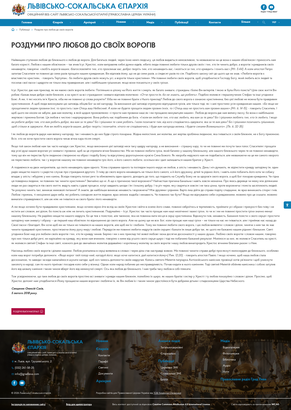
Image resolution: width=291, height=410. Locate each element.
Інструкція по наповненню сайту (28, 404)
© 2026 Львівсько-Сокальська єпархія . (31, 393)
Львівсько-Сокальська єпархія (87, 6)
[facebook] (264, 7)
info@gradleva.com (27, 374)
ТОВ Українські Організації (167, 393)
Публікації (24, 30)
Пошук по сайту (264, 22)
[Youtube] (22, 383)
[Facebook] (14, 383)
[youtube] (271, 7)
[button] (121, 22)
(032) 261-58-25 (24, 367)
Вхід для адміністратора (79, 404)
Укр (274, 22)
